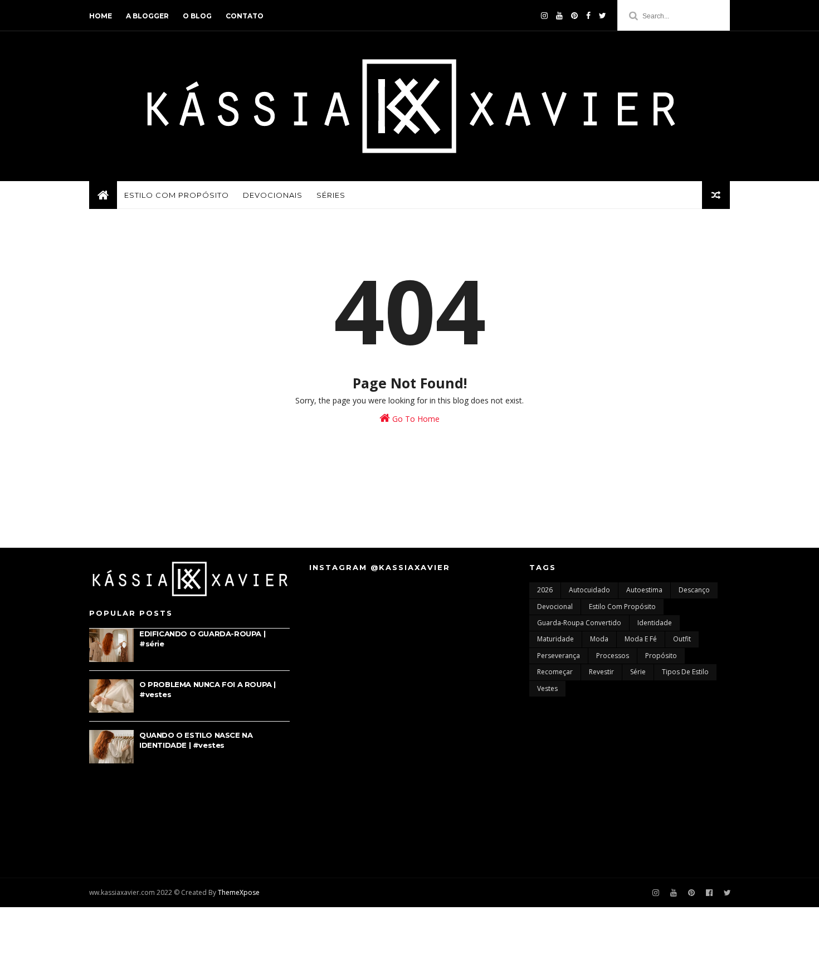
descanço (694, 590)
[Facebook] (588, 15)
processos (612, 655)
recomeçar (555, 671)
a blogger (147, 16)
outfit (682, 639)
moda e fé (641, 639)
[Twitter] (602, 15)
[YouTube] (559, 15)
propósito (661, 655)
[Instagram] (655, 893)
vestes (547, 688)
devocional (555, 606)
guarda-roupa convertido (579, 622)
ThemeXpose (239, 892)
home (100, 16)
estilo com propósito (622, 606)
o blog (197, 16)
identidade (654, 622)
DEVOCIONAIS (273, 195)
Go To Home (415, 418)
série (638, 671)
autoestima (644, 590)
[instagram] (544, 15)
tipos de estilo (685, 671)
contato (245, 16)
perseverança (558, 655)
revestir (601, 671)
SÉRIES (330, 195)
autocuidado (589, 590)
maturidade (555, 639)
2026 (545, 590)
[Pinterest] (574, 15)
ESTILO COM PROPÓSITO (176, 195)
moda (599, 639)
